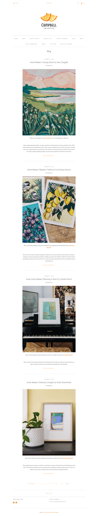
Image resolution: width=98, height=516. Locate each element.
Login (47, 3)
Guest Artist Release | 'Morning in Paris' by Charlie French (49, 279)
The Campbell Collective (46, 512)
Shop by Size (48, 38)
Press (43, 44)
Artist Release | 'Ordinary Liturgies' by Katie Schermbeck (49, 382)
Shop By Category (62, 38)
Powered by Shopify (54, 512)
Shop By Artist (34, 38)
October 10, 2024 (49, 379)
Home (16, 38)
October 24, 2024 (49, 166)
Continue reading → (49, 155)
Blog (73, 38)
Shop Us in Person (66, 44)
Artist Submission (31, 44)
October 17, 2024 (49, 276)
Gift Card (53, 44)
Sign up (50, 3)
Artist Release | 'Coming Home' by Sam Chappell (49, 62)
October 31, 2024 (49, 59)
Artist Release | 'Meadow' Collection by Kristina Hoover (49, 169)
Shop (23, 38)
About (82, 38)
